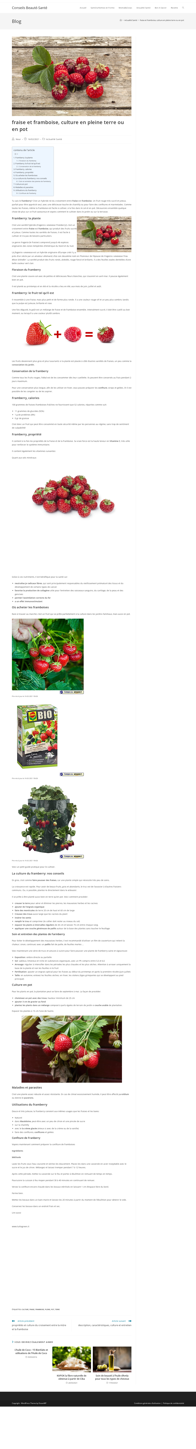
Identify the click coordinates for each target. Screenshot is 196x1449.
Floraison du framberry (27, 161)
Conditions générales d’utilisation (147, 1403)
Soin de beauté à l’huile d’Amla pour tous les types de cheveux (112, 1377)
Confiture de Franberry (27, 193)
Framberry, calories (23, 169)
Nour (18, 139)
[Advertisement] (71, 552)
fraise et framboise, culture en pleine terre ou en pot (162, 20)
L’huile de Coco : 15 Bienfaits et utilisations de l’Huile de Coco (31, 1351)
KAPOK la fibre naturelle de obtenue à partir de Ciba (71, 1377)
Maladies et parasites (24, 187)
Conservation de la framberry (30, 166)
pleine (47, 1309)
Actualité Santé (54, 139)
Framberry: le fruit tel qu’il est (27, 163)
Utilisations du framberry (26, 190)
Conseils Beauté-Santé (29, 7)
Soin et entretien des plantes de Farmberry (35, 181)
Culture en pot (21, 184)
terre (57, 1309)
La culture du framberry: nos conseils (31, 178)
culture (25, 1309)
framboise (39, 1309)
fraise (31, 1309)
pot (52, 1309)
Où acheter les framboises (26, 175)
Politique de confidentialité (173, 1403)
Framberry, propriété (24, 172)
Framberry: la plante (24, 157)
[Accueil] (121, 20)
